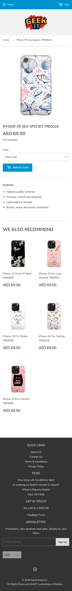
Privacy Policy (36, 466)
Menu (10, 4)
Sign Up (62, 542)
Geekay (58, 584)
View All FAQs (36, 494)
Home (6, 40)
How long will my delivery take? (36, 480)
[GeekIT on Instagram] (35, 570)
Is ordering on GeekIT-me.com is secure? (36, 485)
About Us (36, 452)
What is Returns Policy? (36, 489)
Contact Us (36, 457)
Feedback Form (36, 515)
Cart (66, 4)
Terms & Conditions (36, 461)
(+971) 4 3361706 (38, 508)
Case (5, 150)
